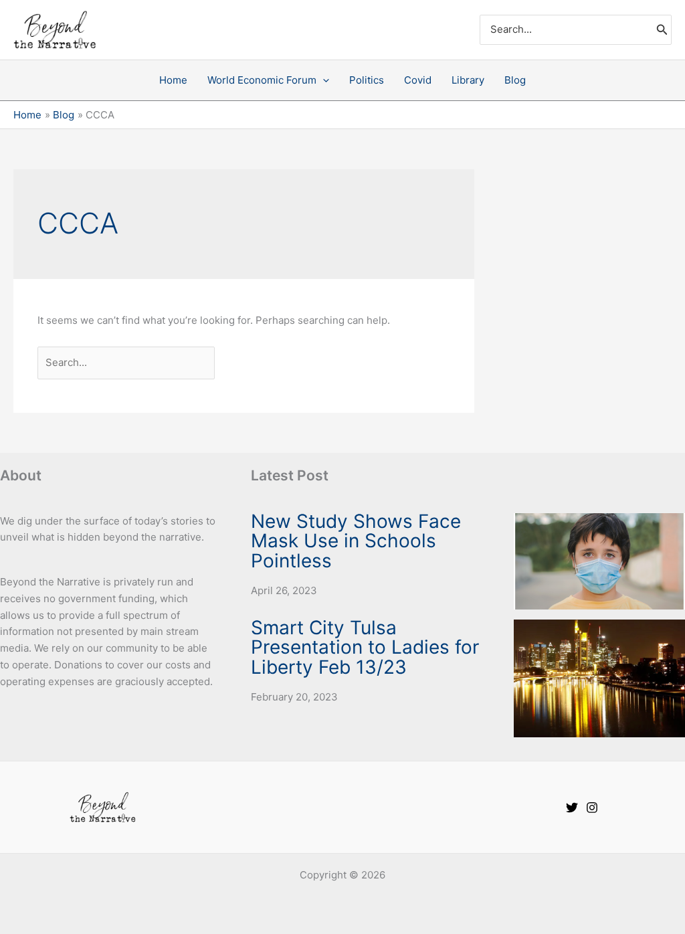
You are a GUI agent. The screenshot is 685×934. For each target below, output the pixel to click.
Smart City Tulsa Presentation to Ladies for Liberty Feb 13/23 (365, 647)
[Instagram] (592, 808)
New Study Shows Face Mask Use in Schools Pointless (356, 541)
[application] (322, 80)
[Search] (662, 29)
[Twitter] (572, 808)
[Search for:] (127, 362)
